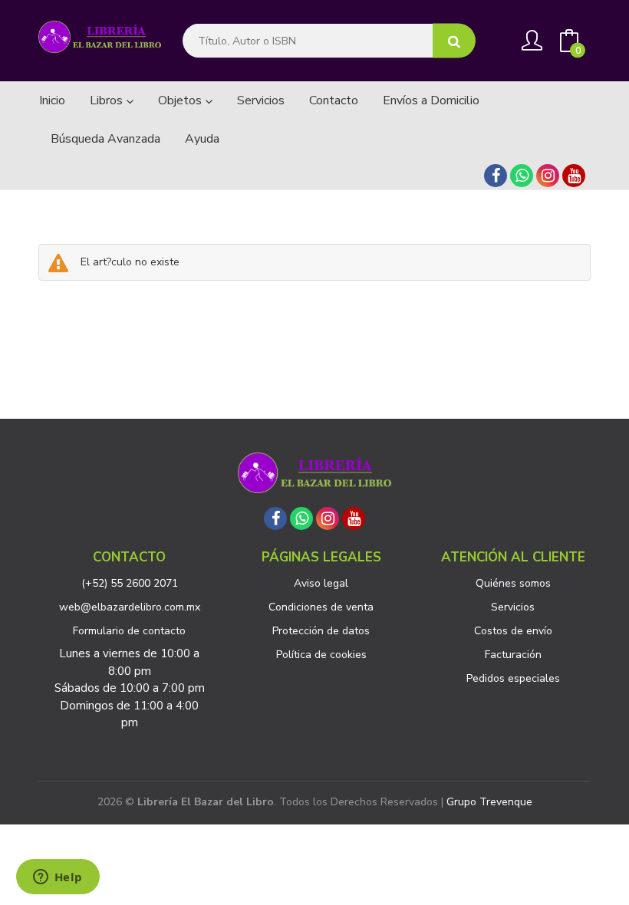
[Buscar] (454, 41)
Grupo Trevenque (489, 802)
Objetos (181, 100)
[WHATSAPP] (521, 175)
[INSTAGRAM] (547, 175)
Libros (108, 100)
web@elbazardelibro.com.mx (129, 607)
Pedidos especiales (513, 678)
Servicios (513, 607)
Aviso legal (321, 583)
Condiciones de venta (321, 607)
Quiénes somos (513, 583)
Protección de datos (321, 631)
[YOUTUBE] (573, 175)
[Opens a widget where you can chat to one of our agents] (57, 878)
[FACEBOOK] (495, 175)
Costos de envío (513, 631)
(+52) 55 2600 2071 (129, 583)
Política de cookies (321, 654)
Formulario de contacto (129, 631)
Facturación (513, 654)
